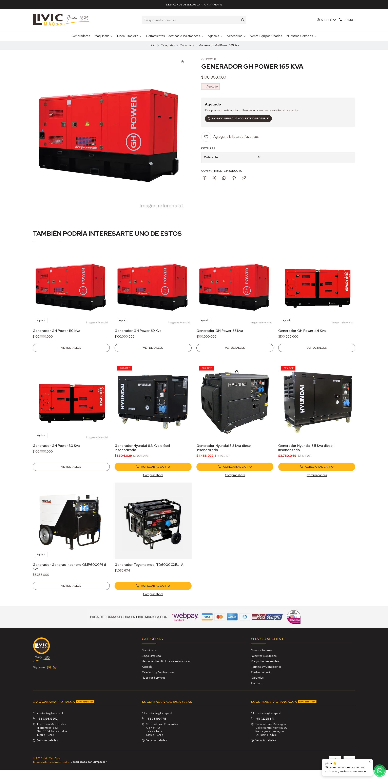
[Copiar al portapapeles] (243, 178)
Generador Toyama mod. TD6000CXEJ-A (149, 564)
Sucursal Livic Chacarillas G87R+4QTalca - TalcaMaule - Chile (162, 729)
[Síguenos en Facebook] (55, 667)
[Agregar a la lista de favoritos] (102, 282)
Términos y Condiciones (266, 666)
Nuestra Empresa (262, 650)
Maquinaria (187, 45)
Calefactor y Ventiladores (158, 672)
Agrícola (147, 666)
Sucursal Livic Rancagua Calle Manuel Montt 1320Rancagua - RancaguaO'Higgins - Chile (271, 729)
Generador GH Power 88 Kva (219, 330)
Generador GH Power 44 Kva (302, 330)
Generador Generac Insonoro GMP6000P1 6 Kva (69, 566)
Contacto (257, 683)
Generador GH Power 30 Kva (56, 445)
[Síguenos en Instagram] (49, 667)
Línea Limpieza (151, 656)
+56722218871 (264, 718)
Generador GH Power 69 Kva (138, 330)
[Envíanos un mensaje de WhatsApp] (380, 771)
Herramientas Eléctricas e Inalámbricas (166, 661)
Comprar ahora (153, 475)
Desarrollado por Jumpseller (89, 762)
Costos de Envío (261, 672)
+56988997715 (156, 718)
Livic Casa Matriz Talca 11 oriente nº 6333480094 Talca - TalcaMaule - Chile (52, 729)
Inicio (152, 45)
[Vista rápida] (102, 292)
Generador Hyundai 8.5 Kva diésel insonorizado (305, 447)
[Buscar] (242, 20)
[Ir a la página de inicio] (61, 20)
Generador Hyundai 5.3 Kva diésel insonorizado (224, 447)
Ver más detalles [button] (47, 740)
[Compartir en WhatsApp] (224, 178)
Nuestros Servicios (153, 677)
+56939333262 (47, 718)
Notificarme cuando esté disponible (240, 118)
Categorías (168, 45)
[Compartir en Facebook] (204, 178)
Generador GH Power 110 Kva (56, 330)
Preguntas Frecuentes (265, 661)
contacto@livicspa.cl (50, 713)
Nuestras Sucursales (263, 656)
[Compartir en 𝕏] (214, 178)
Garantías (257, 677)
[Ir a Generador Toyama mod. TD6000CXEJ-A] (153, 520)
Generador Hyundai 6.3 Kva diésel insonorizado (142, 447)
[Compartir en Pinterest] (234, 178)
